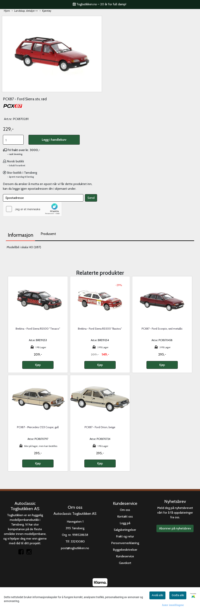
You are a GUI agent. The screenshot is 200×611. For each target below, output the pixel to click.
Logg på (125, 523)
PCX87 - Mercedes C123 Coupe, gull (38, 427)
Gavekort (125, 563)
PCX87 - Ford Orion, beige (100, 427)
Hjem (7, 10)
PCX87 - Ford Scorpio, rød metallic (162, 328)
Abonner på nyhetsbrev (175, 528)
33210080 (78, 541)
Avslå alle (157, 595)
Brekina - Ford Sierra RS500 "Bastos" (100, 328)
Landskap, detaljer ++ (26, 10)
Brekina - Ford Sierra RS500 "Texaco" (38, 328)
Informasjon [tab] (20, 235)
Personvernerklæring (125, 543)
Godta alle (178, 595)
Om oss (125, 510)
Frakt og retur (125, 536)
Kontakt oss (125, 516)
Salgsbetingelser (125, 530)
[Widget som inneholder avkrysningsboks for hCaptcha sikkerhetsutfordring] (32, 209)
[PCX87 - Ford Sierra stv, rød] (52, 53)
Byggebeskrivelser (125, 549)
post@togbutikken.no (75, 548)
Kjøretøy (46, 10)
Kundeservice (125, 556)
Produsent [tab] (48, 234)
